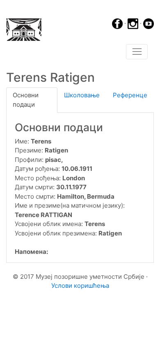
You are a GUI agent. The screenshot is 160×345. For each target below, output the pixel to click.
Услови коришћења (80, 285)
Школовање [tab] (82, 95)
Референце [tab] (130, 95)
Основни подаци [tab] (26, 99)
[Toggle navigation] (137, 52)
